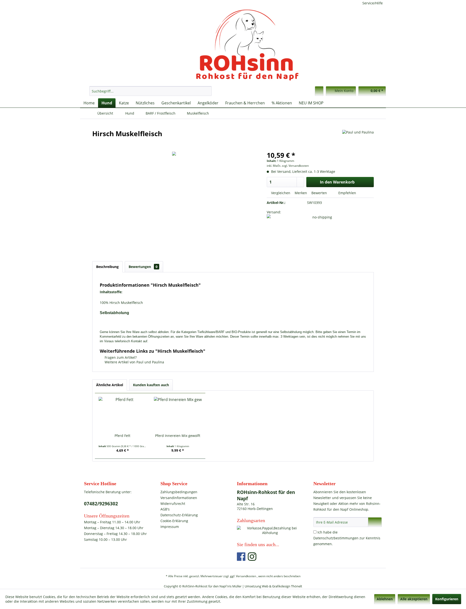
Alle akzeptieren (413, 599)
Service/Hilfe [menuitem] (372, 3)
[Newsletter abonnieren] (375, 522)
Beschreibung (107, 266)
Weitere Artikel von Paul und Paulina (134, 362)
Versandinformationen (178, 497)
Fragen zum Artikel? (120, 357)
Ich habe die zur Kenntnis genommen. (346, 538)
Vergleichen (280, 193)
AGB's (165, 509)
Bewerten (319, 193)
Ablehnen (385, 599)
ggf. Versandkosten (243, 576)
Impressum (169, 526)
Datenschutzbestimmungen (335, 538)
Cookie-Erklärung (174, 520)
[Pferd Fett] (123, 414)
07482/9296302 (101, 504)
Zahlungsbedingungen (178, 492)
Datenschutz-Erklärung (179, 515)
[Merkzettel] (319, 91)
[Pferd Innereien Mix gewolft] (178, 414)
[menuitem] (150, 91)
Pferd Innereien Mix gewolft (177, 435)
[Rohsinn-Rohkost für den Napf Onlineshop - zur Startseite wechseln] (234, 44)
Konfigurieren (446, 599)
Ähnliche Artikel (109, 385)
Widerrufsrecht (172, 503)
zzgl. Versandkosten (295, 166)
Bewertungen (143, 266)
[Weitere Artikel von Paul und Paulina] (358, 138)
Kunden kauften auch (151, 385)
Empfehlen (346, 193)
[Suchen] (207, 91)
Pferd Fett (122, 435)
